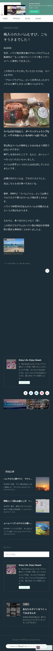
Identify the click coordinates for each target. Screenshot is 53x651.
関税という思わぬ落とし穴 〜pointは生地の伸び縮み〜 (28, 500)
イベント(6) (7, 263)
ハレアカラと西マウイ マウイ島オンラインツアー (25, 478)
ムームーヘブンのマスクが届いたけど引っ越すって (25, 523)
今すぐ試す (34, 11)
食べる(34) (26, 263)
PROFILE (16, 18)
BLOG (27, 18)
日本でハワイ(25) (17, 263)
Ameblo (38, 18)
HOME (5, 18)
